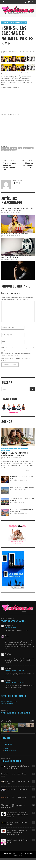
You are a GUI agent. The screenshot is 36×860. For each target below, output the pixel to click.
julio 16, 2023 (15, 259)
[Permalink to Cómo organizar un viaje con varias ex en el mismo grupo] (30, 726)
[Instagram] (25, 2)
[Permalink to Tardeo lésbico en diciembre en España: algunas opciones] (18, 437)
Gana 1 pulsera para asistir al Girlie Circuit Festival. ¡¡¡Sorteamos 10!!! (17, 832)
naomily (20, 148)
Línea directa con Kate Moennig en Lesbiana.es (18, 767)
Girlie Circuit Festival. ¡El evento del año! (18, 841)
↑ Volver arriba (18, 855)
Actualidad (5, 22)
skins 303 (7, 150)
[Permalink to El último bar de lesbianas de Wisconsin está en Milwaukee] (5, 512)
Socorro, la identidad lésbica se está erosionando (18, 638)
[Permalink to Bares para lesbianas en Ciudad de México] (5, 490)
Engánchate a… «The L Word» (17, 789)
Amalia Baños (7, 212)
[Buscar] (3, 2)
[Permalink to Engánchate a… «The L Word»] (3, 789)
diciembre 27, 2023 (16, 236)
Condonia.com (9, 743)
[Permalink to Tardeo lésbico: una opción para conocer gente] (5, 479)
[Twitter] (29, 2)
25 (33, 805)
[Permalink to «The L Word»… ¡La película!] (3, 797)
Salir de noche (6, 450)
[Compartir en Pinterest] (30, 51)
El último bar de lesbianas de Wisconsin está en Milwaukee (21, 510)
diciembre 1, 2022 (22, 513)
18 (33, 840)
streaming (14, 150)
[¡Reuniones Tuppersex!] (17, 534)
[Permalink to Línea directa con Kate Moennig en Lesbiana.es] (3, 766)
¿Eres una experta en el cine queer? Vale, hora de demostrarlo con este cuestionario (17, 232)
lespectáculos (18, 448)
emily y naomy (5, 148)
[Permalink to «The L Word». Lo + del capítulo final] (3, 782)
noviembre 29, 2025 (16, 458)
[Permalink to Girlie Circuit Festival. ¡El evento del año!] (3, 842)
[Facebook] (22, 2)
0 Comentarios (31, 470)
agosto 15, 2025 (22, 489)
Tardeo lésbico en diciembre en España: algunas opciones (15, 454)
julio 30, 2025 (21, 502)
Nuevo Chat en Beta (11, 627)
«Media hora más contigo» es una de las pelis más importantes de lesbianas (17, 209)
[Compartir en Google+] (27, 51)
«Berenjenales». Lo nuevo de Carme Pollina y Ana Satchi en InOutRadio (17, 815)
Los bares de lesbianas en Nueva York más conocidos (22, 499)
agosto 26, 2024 (15, 212)
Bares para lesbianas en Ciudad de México (22, 487)
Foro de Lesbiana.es (7, 703)
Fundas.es (8, 747)
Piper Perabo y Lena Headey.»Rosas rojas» (13, 775)
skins (12, 22)
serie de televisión (28, 148)
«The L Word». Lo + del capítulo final (18, 782)
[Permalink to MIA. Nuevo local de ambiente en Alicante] (3, 822)
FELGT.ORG (8, 745)
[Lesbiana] (17, 608)
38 (33, 774)
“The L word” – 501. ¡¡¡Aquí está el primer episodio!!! (13, 806)
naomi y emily (13, 148)
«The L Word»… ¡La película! (16, 797)
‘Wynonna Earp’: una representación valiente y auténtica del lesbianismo (17, 256)
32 (33, 789)
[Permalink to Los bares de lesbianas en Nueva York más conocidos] (5, 501)
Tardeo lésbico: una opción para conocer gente (21, 477)
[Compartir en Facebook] (20, 51)
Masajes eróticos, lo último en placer (15, 656)
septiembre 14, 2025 (23, 480)
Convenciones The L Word (9, 701)
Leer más (3, 471)
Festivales (11, 448)
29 (33, 797)
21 (33, 822)
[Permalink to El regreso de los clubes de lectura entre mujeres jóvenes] (9, 726)
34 (33, 781)
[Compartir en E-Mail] (33, 51)
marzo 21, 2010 (13, 52)
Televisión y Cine (20, 22)
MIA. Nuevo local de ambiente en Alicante (18, 823)
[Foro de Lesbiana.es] (13, 408)
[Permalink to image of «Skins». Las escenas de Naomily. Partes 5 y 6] (18, 58)
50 (33, 766)
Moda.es (7, 749)
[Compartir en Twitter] (24, 51)
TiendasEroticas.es (10, 750)
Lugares (25, 448)
